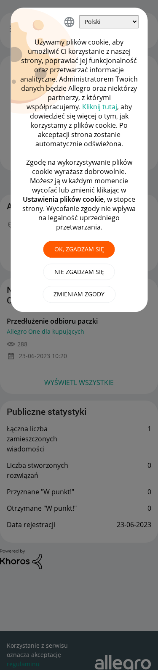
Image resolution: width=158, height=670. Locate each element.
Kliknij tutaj (99, 106)
